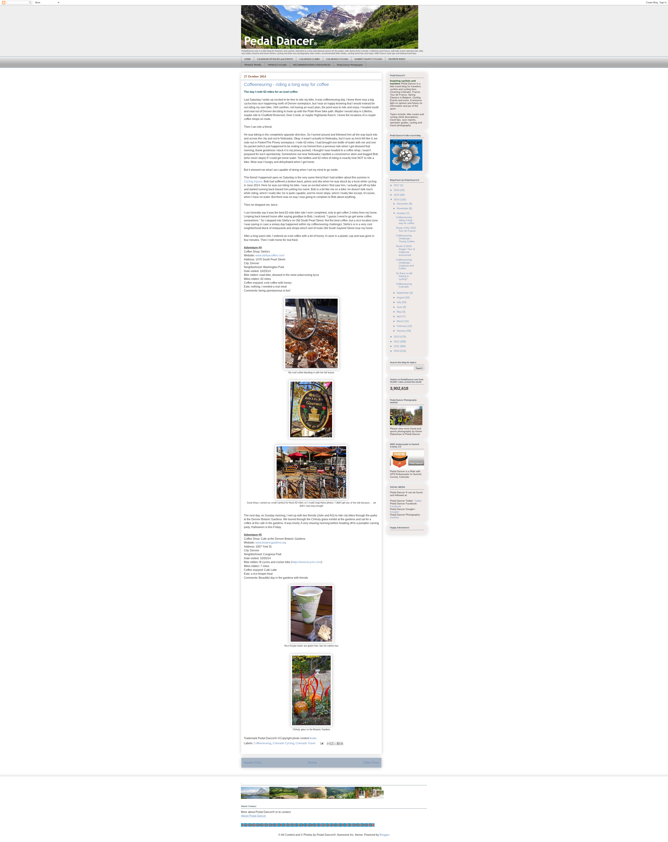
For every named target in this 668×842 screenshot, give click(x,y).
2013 (397, 336)
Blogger (384, 834)
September (403, 292)
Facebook (395, 506)
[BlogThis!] (331, 743)
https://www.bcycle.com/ (306, 562)
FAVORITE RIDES (396, 59)
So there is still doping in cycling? (404, 276)
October (401, 213)
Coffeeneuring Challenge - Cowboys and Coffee (405, 264)
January (401, 330)
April (399, 316)
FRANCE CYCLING (277, 65)
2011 (397, 346)
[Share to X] (335, 743)
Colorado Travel (305, 743)
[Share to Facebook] (338, 743)
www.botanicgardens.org (270, 542)
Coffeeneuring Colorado (404, 285)
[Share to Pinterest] (341, 743)
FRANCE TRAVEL (253, 65)
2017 (397, 185)
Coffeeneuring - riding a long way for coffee (405, 220)
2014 (397, 199)
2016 (397, 190)
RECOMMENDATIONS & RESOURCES (312, 65)
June (400, 307)
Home (312, 762)
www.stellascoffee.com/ (269, 255)
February (402, 326)
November (403, 208)
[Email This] (328, 743)
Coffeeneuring (262, 743)
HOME (247, 59)
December (403, 203)
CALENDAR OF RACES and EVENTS (275, 59)
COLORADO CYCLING (337, 59)
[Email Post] (321, 743)
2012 (397, 341)
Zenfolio (394, 517)
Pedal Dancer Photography (350, 65)
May (399, 311)
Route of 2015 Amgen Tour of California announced (405, 250)
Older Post (371, 762)
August (401, 297)
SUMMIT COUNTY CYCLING (368, 59)
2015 (397, 194)
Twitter (418, 500)
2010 (397, 350)
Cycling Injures (253, 181)
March (400, 321)
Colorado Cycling (283, 743)
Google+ (394, 511)
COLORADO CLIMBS (309, 59)
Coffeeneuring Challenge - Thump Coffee (405, 238)
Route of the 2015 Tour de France (406, 229)
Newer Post (252, 762)
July (399, 302)
